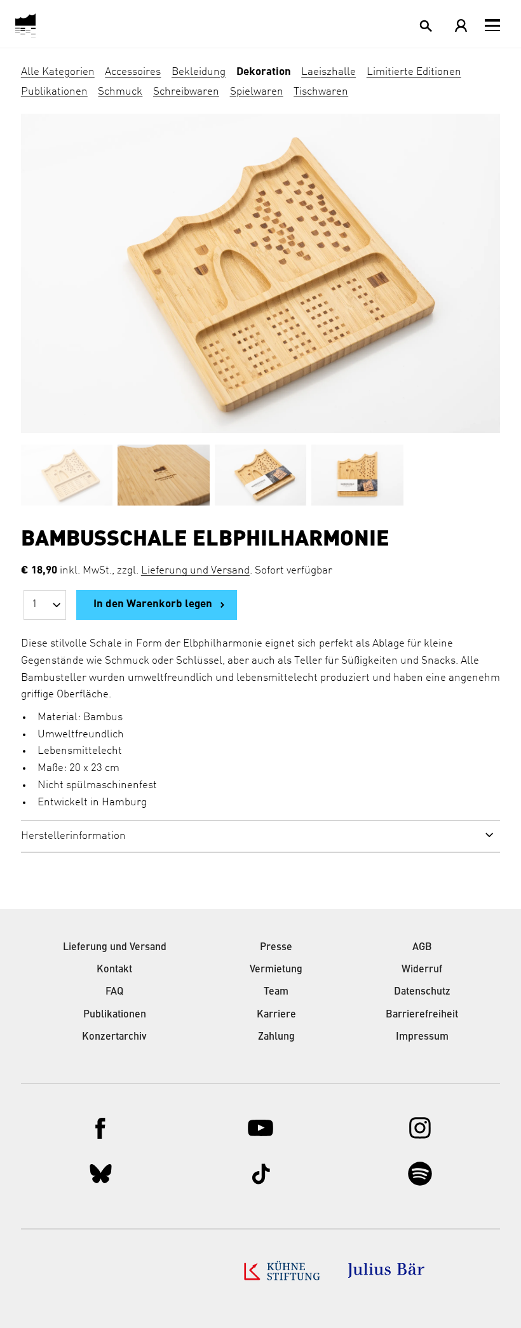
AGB (422, 947)
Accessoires (133, 72)
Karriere (276, 1015)
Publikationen (54, 91)
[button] (492, 25)
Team (276, 992)
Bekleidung (199, 72)
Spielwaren (256, 91)
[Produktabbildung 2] (163, 478)
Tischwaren (321, 91)
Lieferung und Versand (195, 570)
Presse (276, 947)
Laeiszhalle (328, 72)
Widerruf (422, 970)
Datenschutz (422, 992)
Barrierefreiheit (422, 1015)
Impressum (422, 1037)
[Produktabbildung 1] (66, 478)
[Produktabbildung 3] (260, 478)
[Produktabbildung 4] (357, 478)
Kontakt (114, 970)
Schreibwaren (186, 91)
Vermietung (276, 970)
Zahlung (276, 1037)
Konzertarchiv (114, 1037)
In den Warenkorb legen (152, 604)
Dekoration (263, 72)
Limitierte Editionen (414, 72)
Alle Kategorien (58, 72)
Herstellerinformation (73, 836)
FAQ (114, 992)
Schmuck (120, 91)
